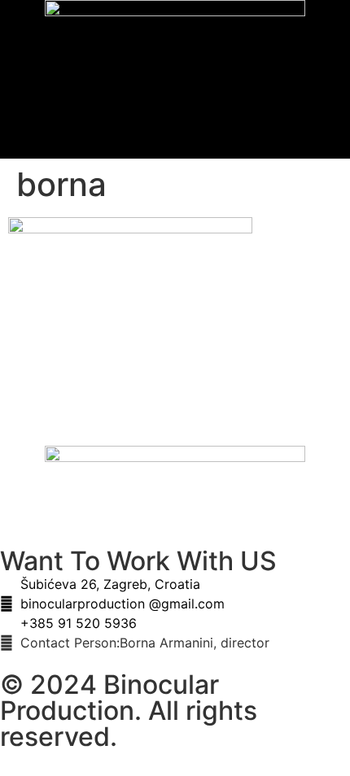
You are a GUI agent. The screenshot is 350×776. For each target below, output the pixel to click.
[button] (175, 112)
